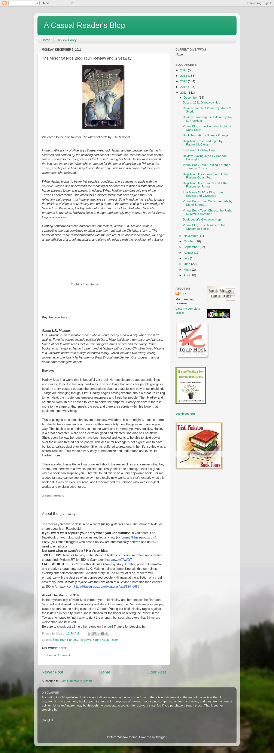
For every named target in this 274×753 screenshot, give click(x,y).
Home (46, 40)
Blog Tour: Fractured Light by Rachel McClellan (202, 143)
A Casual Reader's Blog (84, 25)
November (191, 235)
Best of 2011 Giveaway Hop (201, 102)
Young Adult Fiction (106, 639)
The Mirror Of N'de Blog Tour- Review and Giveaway (203, 194)
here (64, 317)
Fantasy (72, 639)
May (187, 269)
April (187, 275)
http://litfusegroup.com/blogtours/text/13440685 (106, 586)
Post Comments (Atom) (76, 680)
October (189, 241)
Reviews (85, 639)
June (187, 264)
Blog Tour (59, 639)
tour (109, 626)
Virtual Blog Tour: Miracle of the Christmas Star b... (204, 227)
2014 (184, 75)
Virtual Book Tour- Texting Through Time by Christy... (206, 166)
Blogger (161, 737)
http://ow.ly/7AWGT (118, 559)
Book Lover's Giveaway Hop (202, 219)
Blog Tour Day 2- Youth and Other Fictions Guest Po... (206, 175)
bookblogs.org (185, 413)
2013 (184, 81)
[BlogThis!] (94, 634)
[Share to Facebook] (103, 634)
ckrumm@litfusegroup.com (136, 537)
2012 (184, 86)
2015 (184, 70)
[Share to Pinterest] (107, 634)
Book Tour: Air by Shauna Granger (206, 135)
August (189, 252)
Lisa (183, 293)
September (192, 247)
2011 (184, 92)
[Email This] (90, 634)
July (187, 258)
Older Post (156, 672)
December (191, 97)
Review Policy (67, 40)
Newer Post (52, 672)
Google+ (47, 720)
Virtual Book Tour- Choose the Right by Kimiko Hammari (207, 212)
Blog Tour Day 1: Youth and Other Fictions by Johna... (206, 185)
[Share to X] (99, 634)
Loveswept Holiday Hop (199, 150)
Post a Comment (58, 655)
